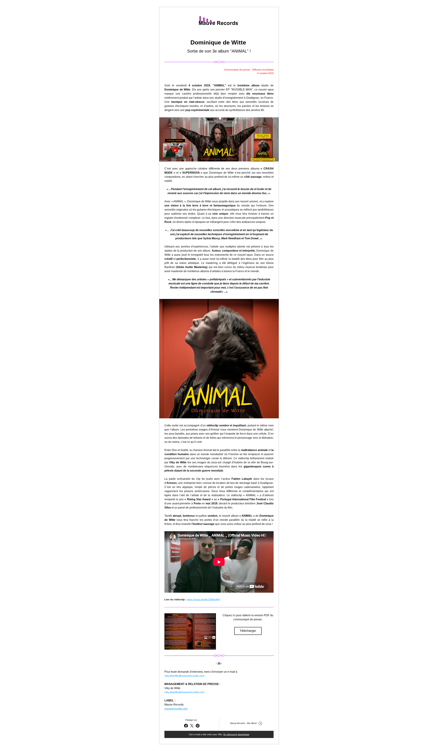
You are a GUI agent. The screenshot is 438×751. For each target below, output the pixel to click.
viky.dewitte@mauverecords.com (184, 675)
